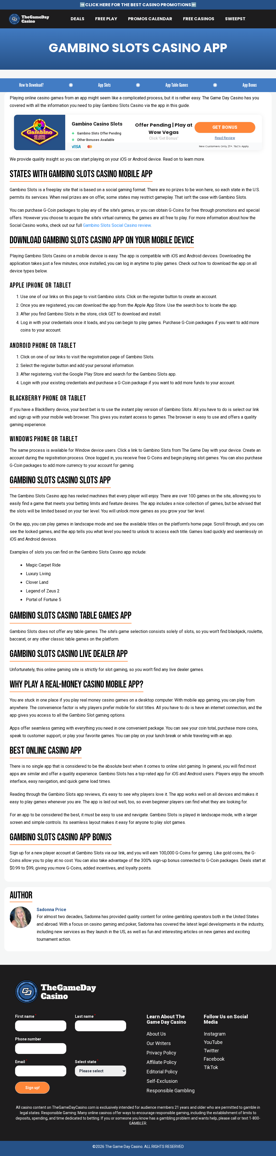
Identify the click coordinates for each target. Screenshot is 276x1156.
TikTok (211, 1067)
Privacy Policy (161, 1053)
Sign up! (32, 1088)
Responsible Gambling (171, 1090)
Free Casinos (198, 19)
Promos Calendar (150, 19)
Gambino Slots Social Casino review (117, 225)
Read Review (225, 138)
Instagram (215, 1034)
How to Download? (31, 85)
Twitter (211, 1050)
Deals (77, 19)
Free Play (106, 19)
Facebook (214, 1059)
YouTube (213, 1042)
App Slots (104, 85)
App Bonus (250, 85)
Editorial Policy (162, 1071)
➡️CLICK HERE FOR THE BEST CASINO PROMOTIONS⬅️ (138, 5)
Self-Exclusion (162, 1081)
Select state (86, 1062)
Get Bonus (224, 127)
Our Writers (159, 1043)
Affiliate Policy (162, 1062)
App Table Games (176, 85)
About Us (156, 1034)
